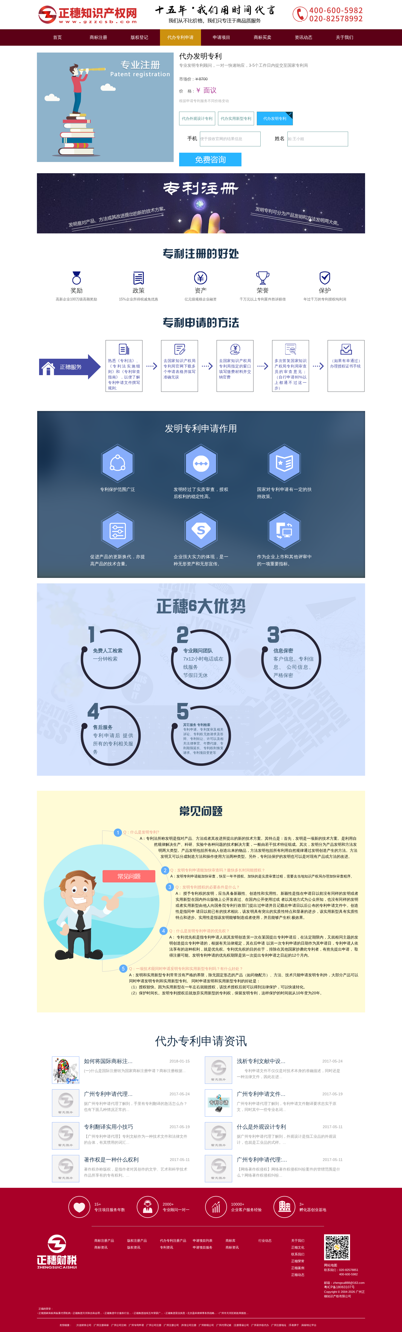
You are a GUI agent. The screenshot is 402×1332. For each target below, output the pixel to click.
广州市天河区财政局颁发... (234, 1313)
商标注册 (98, 37)
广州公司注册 (154, 1325)
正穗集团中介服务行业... (118, 1313)
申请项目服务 (202, 1247)
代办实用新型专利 (236, 118)
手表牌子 (294, 1325)
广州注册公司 (171, 1325)
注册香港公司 (241, 1325)
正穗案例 (297, 1268)
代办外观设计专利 (197, 118)
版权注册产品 (137, 1241)
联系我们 (297, 1254)
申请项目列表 (202, 1241)
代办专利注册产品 (173, 1241)
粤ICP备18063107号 (339, 1287)
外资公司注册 (189, 1325)
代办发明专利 (274, 118)
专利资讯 (166, 1247)
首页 (57, 37)
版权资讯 (133, 1247)
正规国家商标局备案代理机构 (55, 1313)
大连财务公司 (84, 1325)
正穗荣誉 (297, 1261)
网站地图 (330, 1265)
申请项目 (221, 37)
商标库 (230, 1241)
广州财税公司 (206, 1325)
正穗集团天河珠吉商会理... (87, 1313)
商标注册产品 (104, 1241)
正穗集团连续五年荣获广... (148, 1313)
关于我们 (344, 37)
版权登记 (139, 37)
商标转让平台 (309, 1325)
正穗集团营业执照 (175, 1313)
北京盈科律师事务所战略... (202, 1313)
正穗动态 (297, 1275)
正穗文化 (297, 1247)
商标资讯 (100, 1247)
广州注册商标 (101, 1325)
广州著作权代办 (260, 1325)
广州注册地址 (279, 1325)
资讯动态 (303, 37)
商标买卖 (262, 37)
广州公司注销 (119, 1325)
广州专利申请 (136, 1325)
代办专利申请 (180, 37)
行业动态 (265, 1241)
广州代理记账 (224, 1325)
